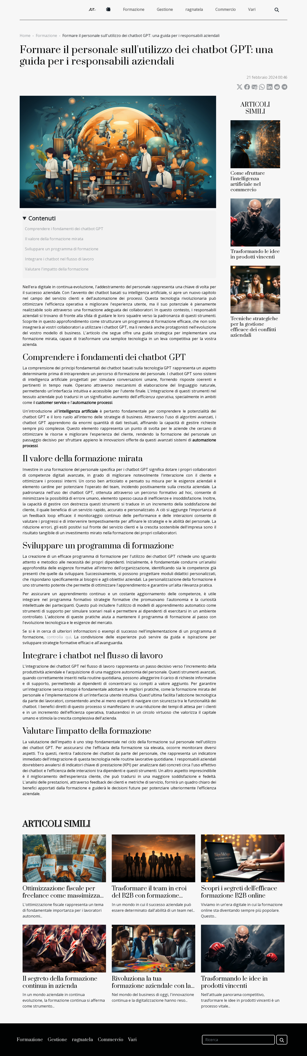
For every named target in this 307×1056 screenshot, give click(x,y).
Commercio (225, 9)
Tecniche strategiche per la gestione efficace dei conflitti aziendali (254, 327)
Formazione (133, 9)
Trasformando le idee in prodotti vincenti (255, 254)
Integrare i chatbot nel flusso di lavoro (59, 259)
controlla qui (59, 637)
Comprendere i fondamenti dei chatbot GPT (64, 228)
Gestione (165, 9)
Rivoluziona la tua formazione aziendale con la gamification (151, 986)
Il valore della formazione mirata (54, 238)
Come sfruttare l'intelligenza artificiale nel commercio (247, 181)
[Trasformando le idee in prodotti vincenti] (255, 222)
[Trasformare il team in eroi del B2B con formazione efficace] (153, 858)
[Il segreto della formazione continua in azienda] (64, 948)
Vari (251, 9)
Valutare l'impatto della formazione (57, 269)
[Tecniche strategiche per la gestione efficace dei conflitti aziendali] (255, 289)
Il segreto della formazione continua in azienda (60, 982)
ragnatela (194, 9)
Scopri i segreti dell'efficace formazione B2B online (239, 892)
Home (25, 35)
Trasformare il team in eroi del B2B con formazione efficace (149, 896)
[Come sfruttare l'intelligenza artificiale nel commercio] (255, 143)
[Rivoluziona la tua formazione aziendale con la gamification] (153, 948)
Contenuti (42, 218)
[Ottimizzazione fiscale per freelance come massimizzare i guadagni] (64, 858)
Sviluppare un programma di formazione (61, 249)
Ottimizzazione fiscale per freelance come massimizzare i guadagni (64, 896)
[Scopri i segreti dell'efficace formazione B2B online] (242, 858)
